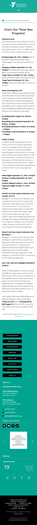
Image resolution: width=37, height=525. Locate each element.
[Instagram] (13, 426)
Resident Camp (29, 314)
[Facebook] (4, 426)
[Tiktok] (17, 426)
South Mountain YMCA (18, 4)
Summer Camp (18, 316)
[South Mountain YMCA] (3, 20)
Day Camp (22, 314)
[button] (4, 441)
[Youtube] (8, 426)
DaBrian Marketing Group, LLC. (18, 520)
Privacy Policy (18, 514)
